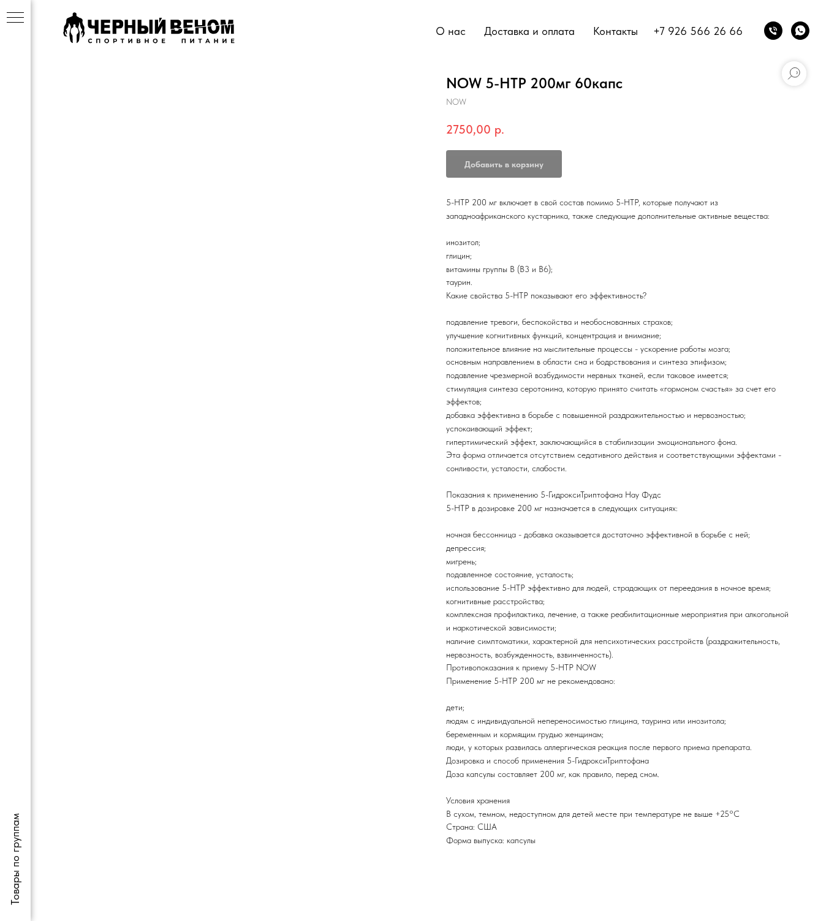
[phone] (773, 30)
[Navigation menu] (15, 18)
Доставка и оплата (529, 31)
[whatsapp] (800, 30)
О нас (451, 31)
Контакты (615, 31)
